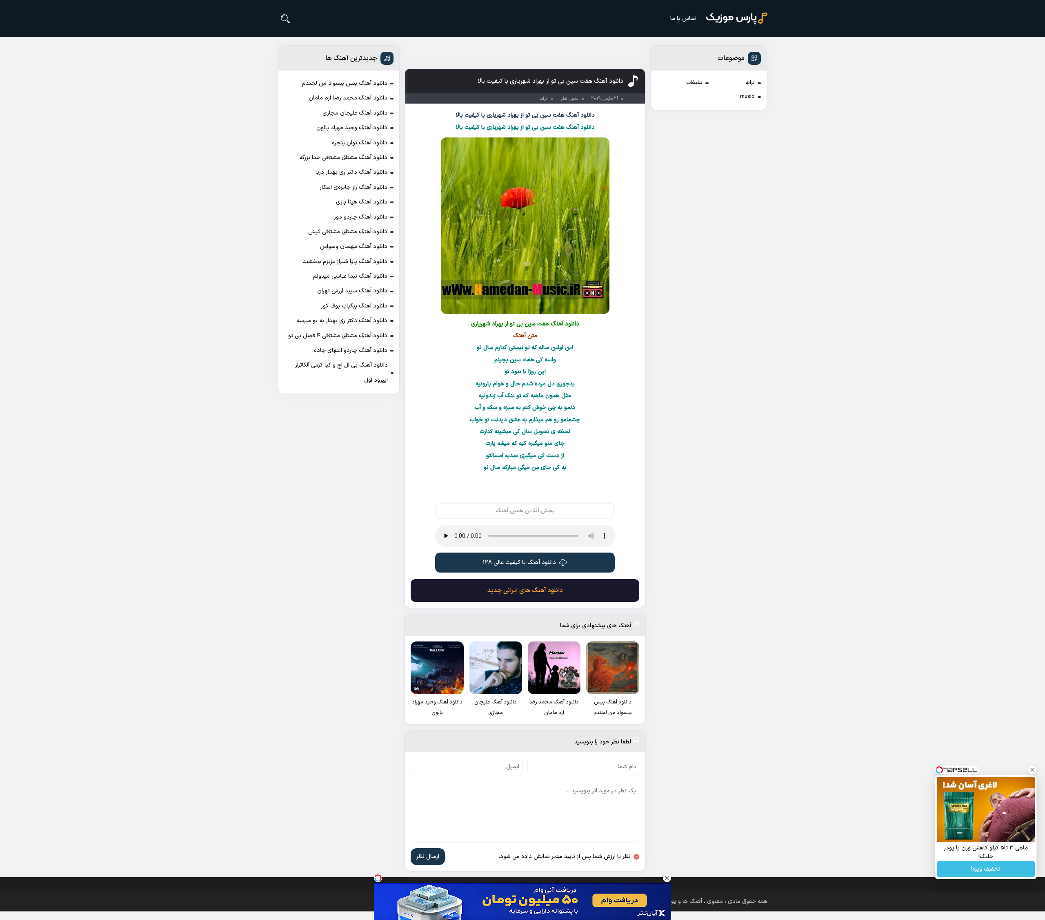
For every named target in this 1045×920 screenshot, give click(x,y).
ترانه (750, 83)
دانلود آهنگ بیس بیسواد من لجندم (344, 83)
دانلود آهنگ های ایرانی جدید (525, 590)
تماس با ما (683, 18)
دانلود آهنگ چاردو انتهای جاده (350, 350)
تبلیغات (694, 83)
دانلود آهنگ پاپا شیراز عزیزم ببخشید (345, 261)
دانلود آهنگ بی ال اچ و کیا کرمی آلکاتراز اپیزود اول (341, 372)
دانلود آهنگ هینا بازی (361, 202)
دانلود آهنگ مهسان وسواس (353, 246)
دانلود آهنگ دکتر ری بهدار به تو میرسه (342, 320)
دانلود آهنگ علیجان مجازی (354, 113)
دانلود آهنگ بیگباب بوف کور (354, 306)
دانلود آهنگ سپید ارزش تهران (352, 291)
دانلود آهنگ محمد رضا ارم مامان (348, 98)
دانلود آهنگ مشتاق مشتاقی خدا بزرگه (343, 157)
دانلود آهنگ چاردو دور (360, 217)
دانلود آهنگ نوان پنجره (359, 143)
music (747, 97)
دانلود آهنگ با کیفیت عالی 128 (519, 562)
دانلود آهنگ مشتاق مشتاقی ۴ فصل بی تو (337, 336)
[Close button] (1032, 770)
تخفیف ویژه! (986, 869)
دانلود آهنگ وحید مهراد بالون (351, 128)
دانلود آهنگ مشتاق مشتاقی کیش (347, 232)
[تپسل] (378, 878)
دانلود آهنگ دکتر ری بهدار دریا (351, 172)
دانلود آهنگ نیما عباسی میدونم (350, 276)
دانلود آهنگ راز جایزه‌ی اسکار (353, 187)
